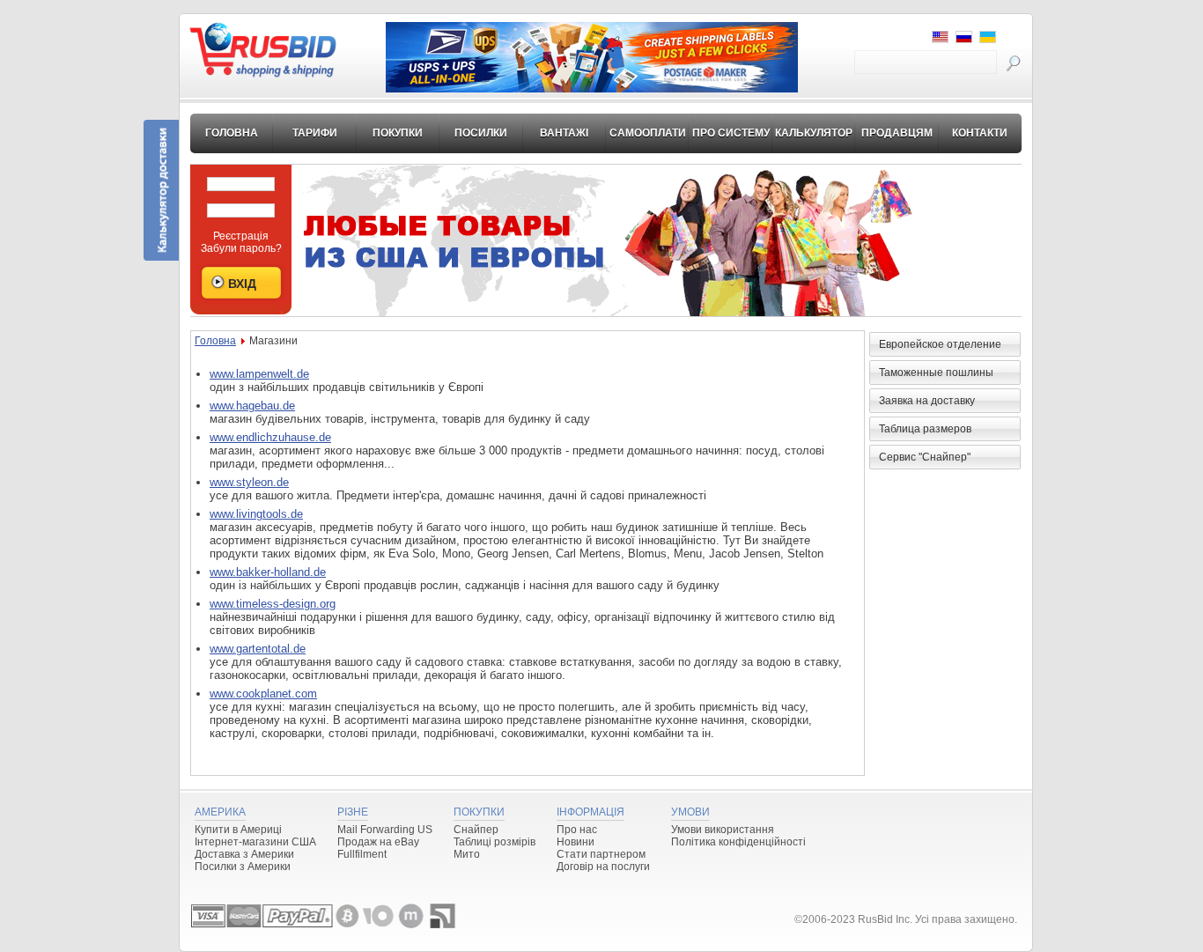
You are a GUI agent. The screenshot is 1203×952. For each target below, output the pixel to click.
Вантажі (564, 133)
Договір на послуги (603, 866)
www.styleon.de (249, 482)
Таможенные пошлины (936, 372)
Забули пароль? (241, 248)
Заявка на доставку (927, 401)
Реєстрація (241, 236)
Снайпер (476, 829)
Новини (575, 842)
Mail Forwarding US (384, 829)
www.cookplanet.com (263, 693)
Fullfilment (362, 854)
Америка (220, 812)
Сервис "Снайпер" (925, 457)
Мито (467, 854)
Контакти (979, 133)
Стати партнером (601, 854)
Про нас (577, 829)
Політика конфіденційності (738, 842)
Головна (231, 133)
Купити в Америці (238, 829)
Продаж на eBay (378, 842)
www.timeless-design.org (273, 603)
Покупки (398, 133)
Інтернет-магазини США (255, 842)
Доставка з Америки (244, 854)
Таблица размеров (925, 429)
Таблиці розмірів (494, 842)
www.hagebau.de (252, 405)
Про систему (731, 133)
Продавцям (897, 133)
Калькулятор (813, 133)
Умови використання (722, 829)
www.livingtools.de (256, 513)
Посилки (480, 133)
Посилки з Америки (243, 866)
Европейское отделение (940, 344)
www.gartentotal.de (258, 648)
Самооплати (647, 133)
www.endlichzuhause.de (270, 437)
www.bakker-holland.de (268, 572)
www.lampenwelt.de (259, 373)
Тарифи (314, 133)
